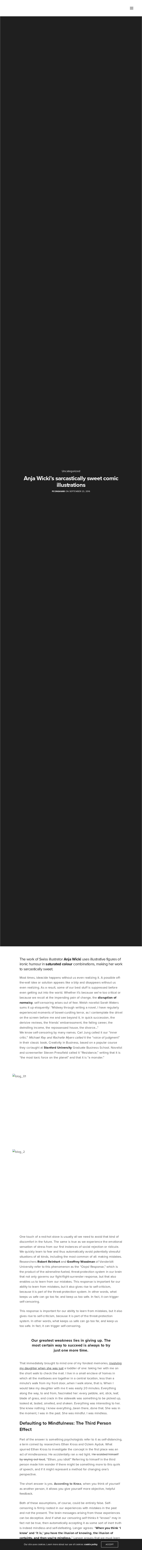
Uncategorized (71, 471)
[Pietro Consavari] (13, 8)
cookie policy (90, 1544)
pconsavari (58, 491)
